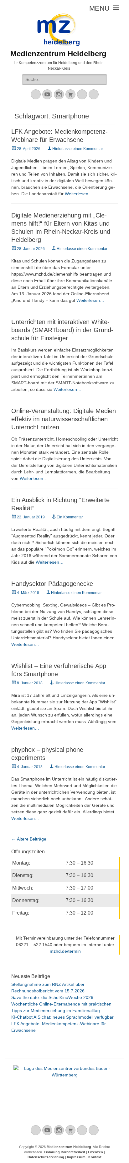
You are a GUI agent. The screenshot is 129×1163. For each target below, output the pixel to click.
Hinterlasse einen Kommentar (77, 149)
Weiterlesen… (79, 193)
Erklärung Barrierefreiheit (64, 1152)
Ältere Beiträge (28, 838)
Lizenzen (95, 1152)
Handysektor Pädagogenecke (52, 583)
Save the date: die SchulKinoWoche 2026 (52, 997)
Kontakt (94, 1157)
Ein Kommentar (70, 517)
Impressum (76, 1157)
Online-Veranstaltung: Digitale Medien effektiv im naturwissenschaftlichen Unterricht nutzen (63, 419)
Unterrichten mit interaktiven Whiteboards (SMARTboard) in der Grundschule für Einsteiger (62, 330)
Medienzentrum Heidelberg (69, 1147)
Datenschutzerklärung (46, 1157)
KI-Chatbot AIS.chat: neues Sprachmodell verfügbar (62, 1017)
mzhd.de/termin (65, 951)
